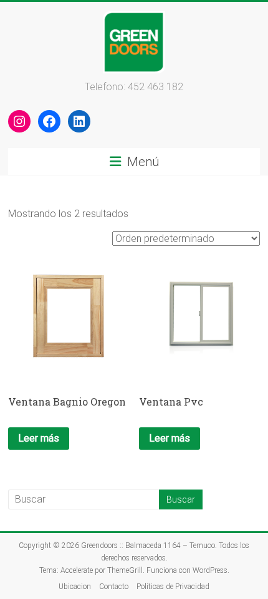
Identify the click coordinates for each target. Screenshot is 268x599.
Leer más (38, 438)
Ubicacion (75, 586)
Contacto (113, 586)
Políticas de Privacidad (172, 586)
